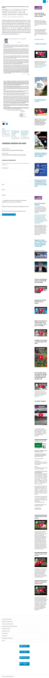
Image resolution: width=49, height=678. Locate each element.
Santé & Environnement (7, 619)
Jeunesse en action (6, 631)
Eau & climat (4, 635)
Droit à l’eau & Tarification (7, 623)
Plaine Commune (14, 143)
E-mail (3, 189)
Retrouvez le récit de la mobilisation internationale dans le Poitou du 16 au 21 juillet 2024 (41, 183)
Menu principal (47, 1)
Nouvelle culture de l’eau (7, 621)
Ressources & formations (7, 638)
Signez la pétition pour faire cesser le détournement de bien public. (41, 66)
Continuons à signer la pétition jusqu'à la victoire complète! (41, 154)
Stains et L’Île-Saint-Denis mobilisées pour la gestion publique (14, 154)
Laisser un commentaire (19, 16)
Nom (3, 184)
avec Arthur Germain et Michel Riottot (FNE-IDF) (40, 244)
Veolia (24, 143)
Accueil (3, 640)
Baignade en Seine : (40, 240)
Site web (4, 195)
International (5, 633)
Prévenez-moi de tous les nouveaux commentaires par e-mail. (15, 206)
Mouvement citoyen (6, 628)
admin (10, 16)
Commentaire (5, 167)
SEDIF (20, 143)
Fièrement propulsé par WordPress (8, 676)
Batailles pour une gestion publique (9, 6)
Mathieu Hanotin (6, 143)
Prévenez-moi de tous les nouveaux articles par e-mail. (14, 211)
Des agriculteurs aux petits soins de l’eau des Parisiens (12, 149)
